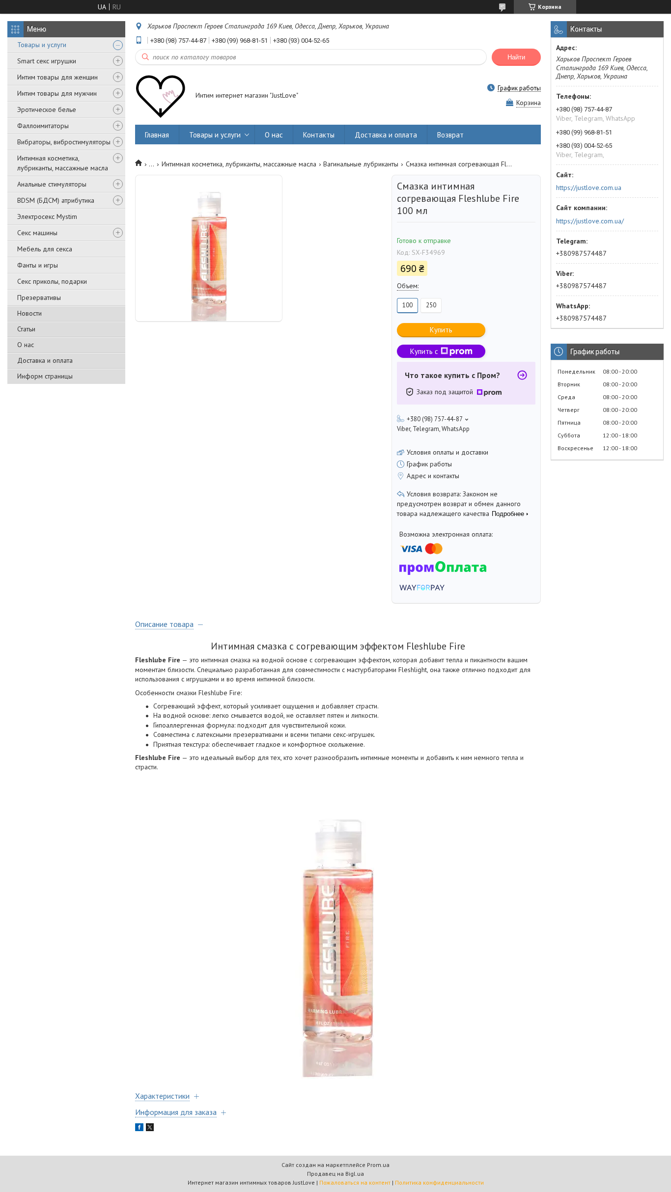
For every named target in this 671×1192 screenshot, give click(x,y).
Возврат (450, 134)
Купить (441, 329)
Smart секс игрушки (46, 60)
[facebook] (139, 1128)
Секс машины (37, 232)
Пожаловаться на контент (355, 1182)
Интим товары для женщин (57, 77)
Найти (516, 57)
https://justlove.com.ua (588, 187)
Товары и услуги (41, 44)
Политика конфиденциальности (439, 1182)
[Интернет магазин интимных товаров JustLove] (160, 96)
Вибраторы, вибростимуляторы (64, 141)
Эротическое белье (46, 109)
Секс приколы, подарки (52, 281)
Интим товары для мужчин (57, 93)
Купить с (424, 351)
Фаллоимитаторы (43, 125)
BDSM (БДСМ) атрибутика (55, 200)
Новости (29, 313)
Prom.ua (378, 1164)
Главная (157, 134)
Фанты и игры (37, 265)
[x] (150, 1128)
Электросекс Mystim (47, 216)
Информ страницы (45, 376)
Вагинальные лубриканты (360, 164)
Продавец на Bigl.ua (335, 1173)
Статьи (26, 329)
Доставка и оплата (45, 360)
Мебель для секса (44, 248)
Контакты (319, 134)
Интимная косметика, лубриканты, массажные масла (62, 163)
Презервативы (39, 297)
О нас (25, 344)
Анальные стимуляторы (51, 184)
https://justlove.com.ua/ (590, 221)
